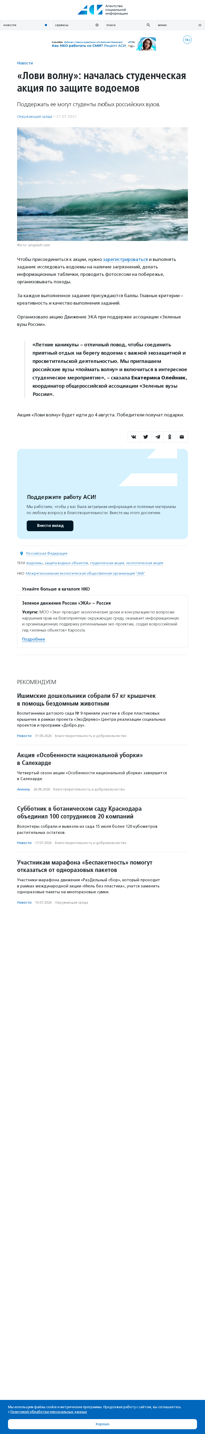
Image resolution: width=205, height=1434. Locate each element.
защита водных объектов (66, 563)
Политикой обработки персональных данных (48, 1412)
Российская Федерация (46, 553)
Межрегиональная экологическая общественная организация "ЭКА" (85, 573)
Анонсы (23, 789)
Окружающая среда (34, 116)
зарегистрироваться (125, 259)
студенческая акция (107, 563)
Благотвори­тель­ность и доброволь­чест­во (91, 736)
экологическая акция (144, 563)
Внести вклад (50, 525)
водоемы (34, 563)
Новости (25, 63)
